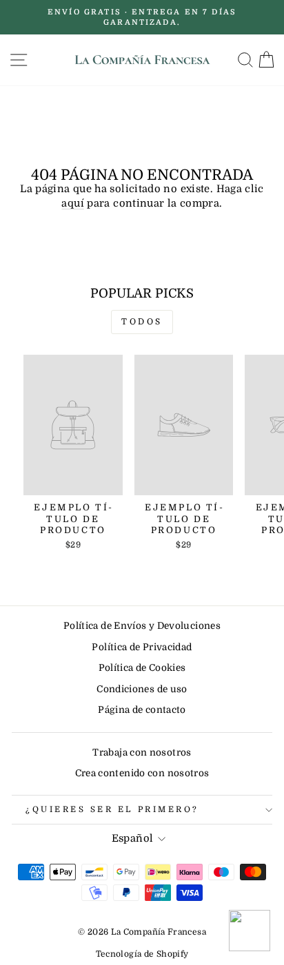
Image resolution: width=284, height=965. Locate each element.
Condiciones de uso (142, 689)
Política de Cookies (142, 668)
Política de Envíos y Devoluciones (142, 626)
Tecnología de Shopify (142, 954)
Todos (142, 321)
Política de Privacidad (142, 647)
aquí (72, 203)
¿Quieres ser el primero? (112, 809)
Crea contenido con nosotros (142, 773)
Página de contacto (142, 710)
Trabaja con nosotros (141, 752)
